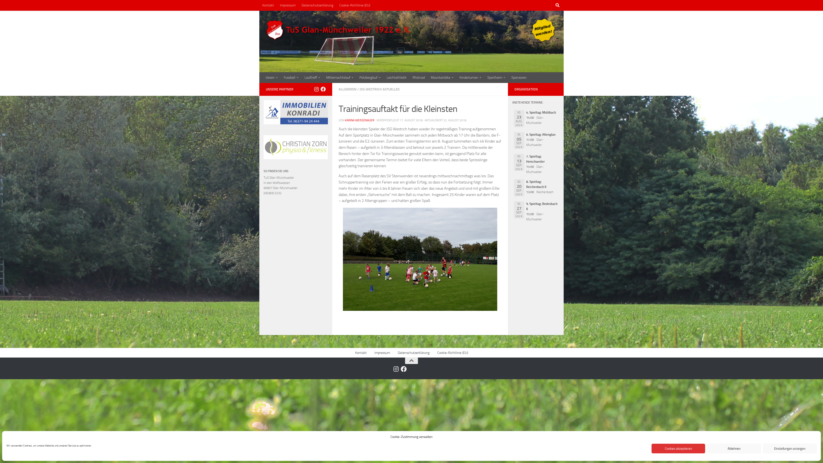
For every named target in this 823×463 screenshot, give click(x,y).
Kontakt (268, 5)
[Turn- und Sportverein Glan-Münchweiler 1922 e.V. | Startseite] (339, 30)
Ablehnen (734, 449)
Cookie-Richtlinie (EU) (354, 5)
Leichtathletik (397, 77)
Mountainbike (440, 77)
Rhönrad (419, 77)
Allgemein (347, 89)
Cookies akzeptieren (678, 449)
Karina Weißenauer (359, 120)
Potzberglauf (368, 77)
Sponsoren (519, 77)
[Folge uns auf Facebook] (323, 89)
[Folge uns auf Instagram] (316, 89)
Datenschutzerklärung (317, 5)
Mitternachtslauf (338, 77)
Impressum (288, 5)
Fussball (289, 77)
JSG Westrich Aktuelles (380, 89)
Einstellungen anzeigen (789, 449)
